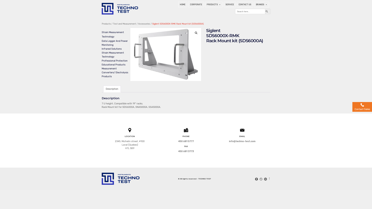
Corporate (196, 4)
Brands (260, 4)
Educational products (113, 64)
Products (212, 4)
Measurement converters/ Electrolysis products (115, 72)
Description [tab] (112, 89)
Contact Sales (362, 109)
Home (182, 4)
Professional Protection (115, 60)
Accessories (144, 23)
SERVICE (230, 4)
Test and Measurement (124, 23)
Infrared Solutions (112, 48)
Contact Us (245, 4)
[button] (196, 33)
